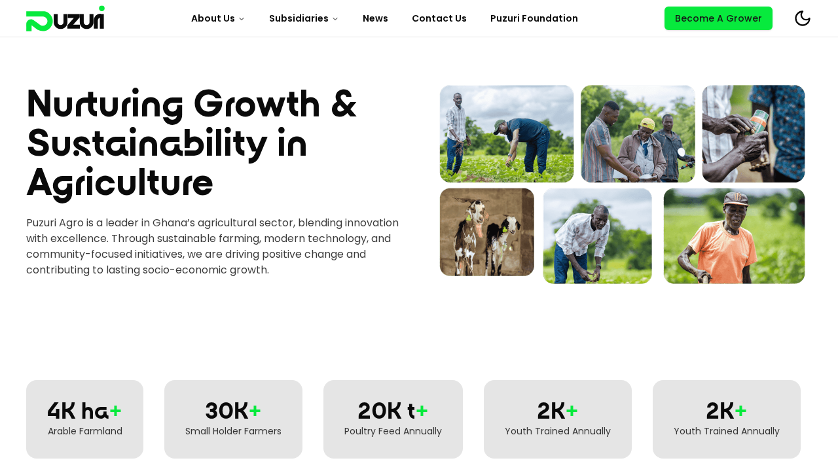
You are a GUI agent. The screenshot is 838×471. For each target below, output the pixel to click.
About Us (213, 18)
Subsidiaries (299, 18)
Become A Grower (718, 18)
